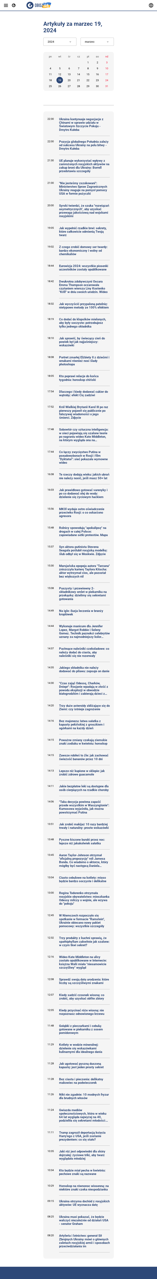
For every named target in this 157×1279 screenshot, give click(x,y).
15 (87, 74)
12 (59, 74)
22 (87, 80)
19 (59, 80)
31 (106, 86)
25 (50, 86)
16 (97, 74)
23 (97, 80)
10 (106, 68)
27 (69, 86)
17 (106, 74)
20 (69, 80)
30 (97, 86)
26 (59, 86)
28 (78, 86)
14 (78, 74)
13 (69, 74)
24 (106, 80)
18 (50, 80)
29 (87, 86)
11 (50, 74)
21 (78, 80)
